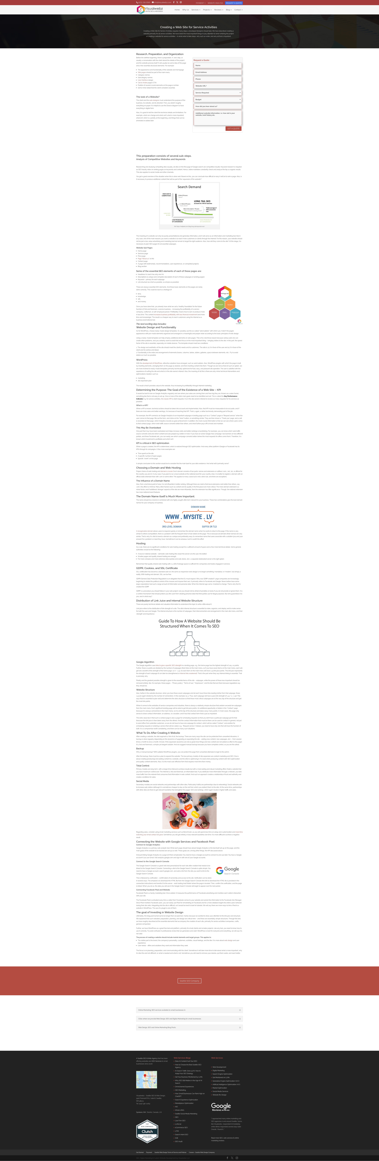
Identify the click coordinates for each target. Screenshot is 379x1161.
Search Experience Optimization (186, 1100)
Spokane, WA (141, 1112)
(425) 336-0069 (144, 2)
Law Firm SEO (180, 1121)
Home (177, 10)
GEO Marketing (180, 1090)
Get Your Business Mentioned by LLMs (188, 1077)
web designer (154, 100)
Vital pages (142, 72)
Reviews (217, 10)
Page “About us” (144, 259)
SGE (176, 1138)
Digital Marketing (219, 1070)
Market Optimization (220, 1088)
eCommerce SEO (181, 1127)
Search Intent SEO (181, 1135)
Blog (228, 10)
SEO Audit (178, 1141)
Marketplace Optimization (184, 1103)
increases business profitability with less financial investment (175, 315)
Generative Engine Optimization (224, 1081)
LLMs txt (178, 1124)
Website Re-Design (219, 1095)
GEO (176, 1117)
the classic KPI (166, 399)
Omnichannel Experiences (184, 1087)
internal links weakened (188, 673)
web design (228, 940)
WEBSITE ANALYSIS (215, 3)
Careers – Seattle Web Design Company (202, 1152)
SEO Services (156, 1061)
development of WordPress (152, 363)
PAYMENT (200, 3)
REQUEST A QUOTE (234, 3)
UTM (177, 1131)
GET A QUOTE (233, 128)
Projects (206, 10)
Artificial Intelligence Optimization (224, 1084)
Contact (237, 10)
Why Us (185, 10)
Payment (149, 1152)
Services (195, 10)
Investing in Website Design (166, 912)
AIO (176, 1107)
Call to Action (142, 83)
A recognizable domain (144, 531)
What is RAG (179, 1110)
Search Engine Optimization (222, 1074)
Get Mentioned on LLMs (221, 1077)
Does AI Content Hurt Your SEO (186, 1061)
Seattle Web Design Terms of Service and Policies (170, 1152)
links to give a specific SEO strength (168, 665)
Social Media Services (220, 1091)
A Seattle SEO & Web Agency (146, 1058)
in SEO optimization (159, 443)
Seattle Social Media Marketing (186, 1114)
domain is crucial (167, 471)
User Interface (143, 80)
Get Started (140, 1152)
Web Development (219, 1067)
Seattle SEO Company (189, 980)
